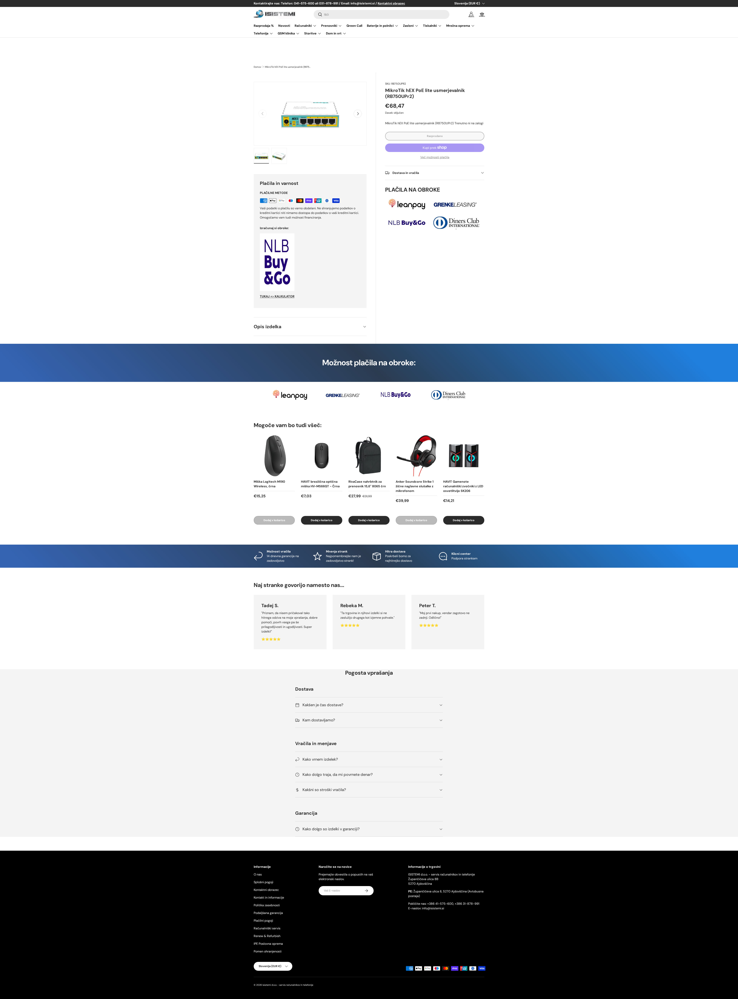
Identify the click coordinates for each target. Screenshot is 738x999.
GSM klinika (286, 33)
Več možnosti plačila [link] (434, 157)
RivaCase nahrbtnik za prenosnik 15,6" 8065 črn (367, 484)
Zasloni (408, 26)
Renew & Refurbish (267, 936)
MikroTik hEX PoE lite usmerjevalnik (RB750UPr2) (288, 67)
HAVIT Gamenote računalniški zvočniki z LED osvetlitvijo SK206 (463, 486)
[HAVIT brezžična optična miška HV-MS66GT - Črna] (321, 455)
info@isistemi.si (433, 908)
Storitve (310, 33)
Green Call (354, 26)
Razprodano (435, 136)
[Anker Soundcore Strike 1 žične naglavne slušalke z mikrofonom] (416, 455)
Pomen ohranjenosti (268, 951)
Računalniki (303, 26)
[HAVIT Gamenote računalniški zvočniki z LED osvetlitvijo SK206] (463, 455)
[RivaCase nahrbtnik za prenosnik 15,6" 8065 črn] (369, 455)
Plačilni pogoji (263, 921)
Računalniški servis (267, 928)
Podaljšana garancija (268, 913)
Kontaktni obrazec (266, 890)
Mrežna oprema (458, 26)
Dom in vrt (334, 33)
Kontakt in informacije (269, 898)
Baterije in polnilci (380, 26)
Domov (257, 67)
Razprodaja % (264, 26)
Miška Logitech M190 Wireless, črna (269, 484)
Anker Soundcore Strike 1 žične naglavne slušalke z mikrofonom (415, 486)
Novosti (284, 26)
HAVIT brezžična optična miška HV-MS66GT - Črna (320, 484)
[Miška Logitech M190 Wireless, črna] (274, 455)
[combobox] (381, 14)
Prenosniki (329, 26)
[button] (482, 14)
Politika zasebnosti (267, 905)
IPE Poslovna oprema (268, 944)
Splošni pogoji (263, 882)
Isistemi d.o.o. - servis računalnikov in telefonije (288, 984)
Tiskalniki (430, 26)
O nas (258, 874)
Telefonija (261, 33)
